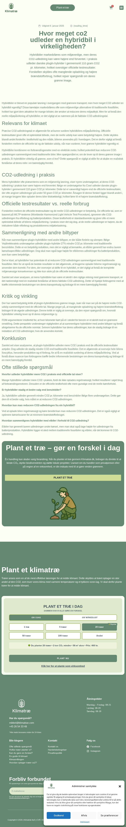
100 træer (63, 635)
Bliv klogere (16, 740)
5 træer (63, 627)
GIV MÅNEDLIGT (90, 617)
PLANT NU (63, 658)
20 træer (99, 627)
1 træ (26, 627)
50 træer (26, 635)
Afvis (84, 815)
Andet (99, 635)
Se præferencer (109, 815)
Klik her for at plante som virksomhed (63, 666)
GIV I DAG (36, 617)
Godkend (59, 815)
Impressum (84, 822)
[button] (119, 786)
